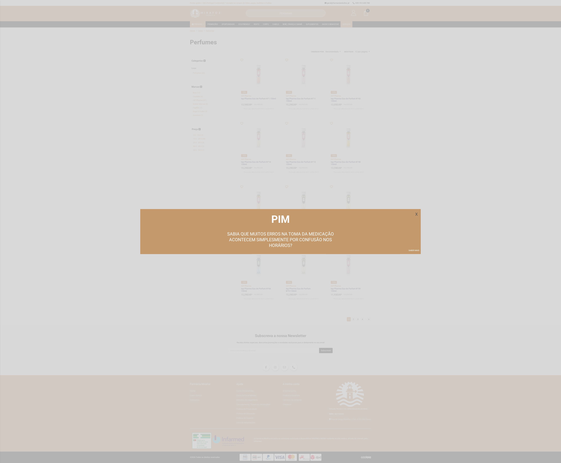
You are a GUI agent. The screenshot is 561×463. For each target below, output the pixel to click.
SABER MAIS (414, 250)
